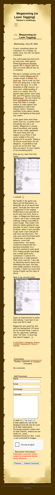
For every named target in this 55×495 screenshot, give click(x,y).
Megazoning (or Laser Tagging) (26, 15)
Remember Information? (25, 452)
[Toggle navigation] (16, 25)
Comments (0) (25, 344)
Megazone (30, 76)
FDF (26, 87)
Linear (37, 361)
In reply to (17, 420)
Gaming (36, 342)
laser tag (17, 80)
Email (15, 384)
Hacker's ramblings (25, 20)
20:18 (17, 344)
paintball (22, 100)
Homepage (17, 389)
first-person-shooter (28, 63)
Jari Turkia (19, 342)
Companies (29, 342)
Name (15, 379)
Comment (17, 394)
